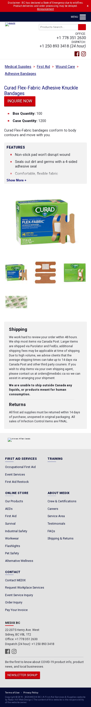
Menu (75, 16)
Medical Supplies (18, 66)
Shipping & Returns (61, 538)
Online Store (16, 493)
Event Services (15, 474)
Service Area (56, 516)
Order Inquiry (13, 602)
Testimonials (56, 523)
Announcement (45, 9)
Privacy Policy (30, 692)
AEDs (9, 509)
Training (55, 458)
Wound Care (65, 66)
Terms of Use (12, 692)
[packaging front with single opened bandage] (16, 272)
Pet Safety (12, 553)
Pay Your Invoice (16, 610)
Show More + (16, 180)
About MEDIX (58, 493)
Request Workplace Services (24, 587)
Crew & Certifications (62, 501)
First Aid (43, 66)
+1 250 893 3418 (54, 46)
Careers (53, 509)
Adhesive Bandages (20, 73)
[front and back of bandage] (45, 272)
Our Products (14, 501)
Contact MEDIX (15, 580)
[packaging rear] (75, 272)
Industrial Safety (16, 531)
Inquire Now (20, 101)
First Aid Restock (17, 482)
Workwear (12, 538)
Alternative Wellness (19, 561)
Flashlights (12, 546)
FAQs (51, 531)
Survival (10, 523)
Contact (12, 572)
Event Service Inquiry (19, 595)
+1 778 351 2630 (71, 37)
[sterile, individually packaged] (16, 302)
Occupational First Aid (20, 467)
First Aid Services (21, 458)
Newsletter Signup (22, 675)
